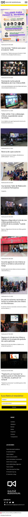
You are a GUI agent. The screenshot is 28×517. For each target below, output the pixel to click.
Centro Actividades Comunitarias (14, 459)
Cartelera (13, 421)
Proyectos (13, 431)
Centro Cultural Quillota (11, 456)
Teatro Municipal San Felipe (12, 469)
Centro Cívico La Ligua (11, 461)
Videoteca (13, 424)
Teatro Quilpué (9, 454)
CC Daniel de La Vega (11, 474)
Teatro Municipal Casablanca (13, 449)
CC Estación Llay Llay (11, 471)
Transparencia (14, 436)
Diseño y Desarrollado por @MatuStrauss (11, 512)
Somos (12, 429)
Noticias (12, 426)
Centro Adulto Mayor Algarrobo (13, 464)
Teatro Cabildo (9, 466)
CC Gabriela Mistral (10, 451)
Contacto (13, 434)
